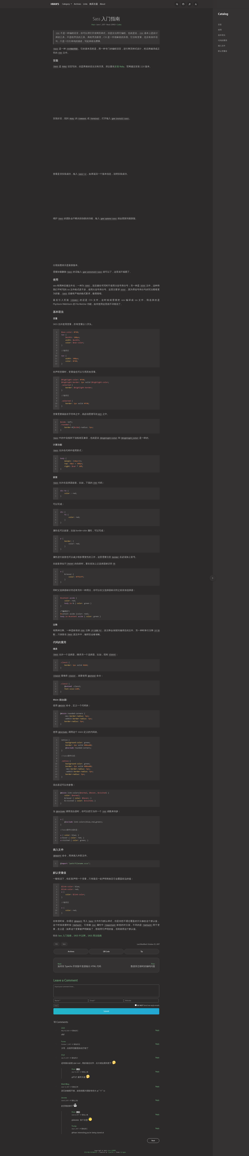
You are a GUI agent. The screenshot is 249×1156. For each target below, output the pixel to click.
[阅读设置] (195, 4)
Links (85, 4)
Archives (77, 4)
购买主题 (93, 4)
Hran (93, 25)
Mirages (123, 1152)
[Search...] (177, 4)
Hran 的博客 (112, 1150)
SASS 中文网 (80, 936)
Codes (119, 25)
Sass (64, 944)
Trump (74, 1126)
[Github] (183, 4)
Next (153, 1141)
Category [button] (66, 4)
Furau (63, 1041)
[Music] (189, 4)
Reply (157, 1030)
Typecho (110, 1152)
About (102, 4)
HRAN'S (55, 4)
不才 (63, 1055)
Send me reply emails (148, 1005)
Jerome (64, 1098)
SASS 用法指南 (95, 936)
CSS (56, 944)
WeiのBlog (65, 1084)
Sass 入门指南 (65, 936)
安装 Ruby (119, 66)
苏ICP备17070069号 (90, 1152)
